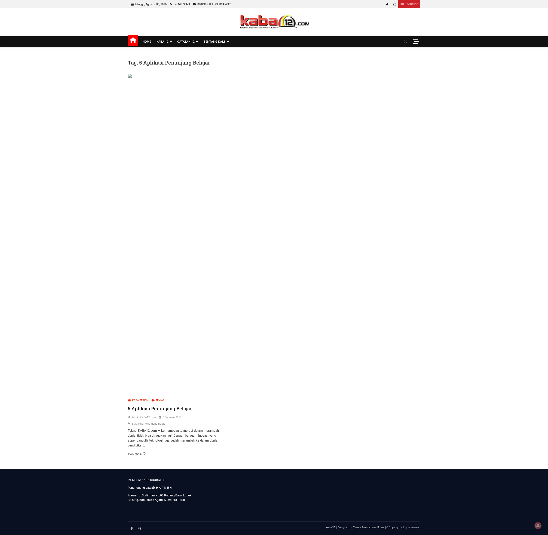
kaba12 (331, 527)
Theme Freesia (361, 527)
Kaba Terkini (140, 400)
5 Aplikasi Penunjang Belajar (160, 408)
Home (147, 41)
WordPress (378, 527)
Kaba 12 (162, 41)
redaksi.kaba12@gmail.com (214, 3)
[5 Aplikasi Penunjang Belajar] (174, 234)
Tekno (160, 400)
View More (136, 453)
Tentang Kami (215, 41)
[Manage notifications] (538, 525)
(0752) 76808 (181, 3)
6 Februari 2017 (172, 417)
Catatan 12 (186, 41)
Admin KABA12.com (143, 417)
